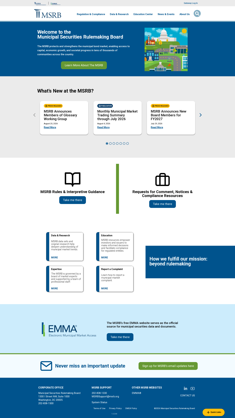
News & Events (166, 14)
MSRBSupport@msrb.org (105, 396)
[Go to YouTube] (193, 389)
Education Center (143, 14)
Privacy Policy (115, 408)
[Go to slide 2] (110, 143)
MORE (54, 257)
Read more (50, 127)
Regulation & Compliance (91, 14)
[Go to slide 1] (107, 143)
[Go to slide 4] (117, 143)
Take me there (72, 200)
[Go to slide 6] (124, 143)
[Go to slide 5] (120, 143)
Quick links (216, 412)
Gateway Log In (191, 3)
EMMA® (136, 393)
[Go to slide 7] (127, 143)
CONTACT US (187, 395)
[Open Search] (197, 13)
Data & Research (119, 14)
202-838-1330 (99, 393)
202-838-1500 (45, 403)
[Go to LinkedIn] (185, 388)
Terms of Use (99, 408)
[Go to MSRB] (40, 3)
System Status (99, 402)
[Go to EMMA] (55, 3)
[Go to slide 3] (114, 143)
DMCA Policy (131, 408)
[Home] (47, 13)
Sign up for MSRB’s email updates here (168, 366)
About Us (184, 14)
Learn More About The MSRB (84, 65)
